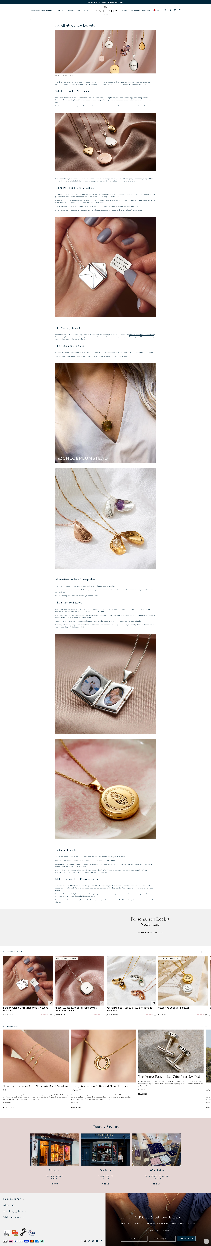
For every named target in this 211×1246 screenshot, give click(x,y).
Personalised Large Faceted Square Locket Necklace (76, 1009)
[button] (41, 10)
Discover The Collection (150, 932)
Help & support (12, 1199)
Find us (54, 1184)
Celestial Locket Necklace (173, 1008)
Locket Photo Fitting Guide (127, 900)
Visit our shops (12, 1217)
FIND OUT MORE (116, 2)
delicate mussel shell (76, 590)
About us (8, 1205)
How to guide (116, 625)
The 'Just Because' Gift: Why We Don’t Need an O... (35, 1088)
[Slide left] (202, 952)
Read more (8, 1107)
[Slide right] (206, 952)
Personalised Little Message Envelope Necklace (25, 1009)
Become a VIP (186, 1239)
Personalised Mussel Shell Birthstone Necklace (129, 1009)
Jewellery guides (13, 1211)
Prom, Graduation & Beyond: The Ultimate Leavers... (99, 1088)
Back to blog (37, 19)
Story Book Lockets (76, 615)
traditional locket (107, 210)
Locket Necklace (61, 866)
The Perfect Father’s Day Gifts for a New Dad (169, 1076)
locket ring (63, 596)
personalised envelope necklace (141, 335)
